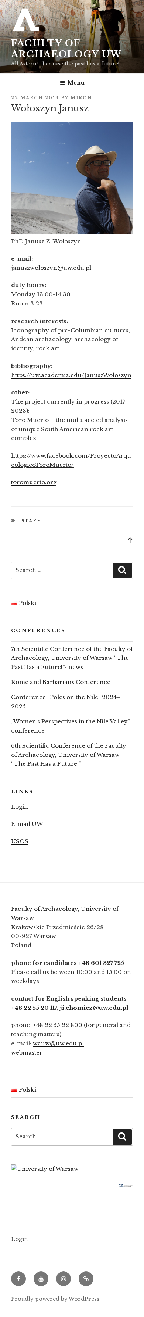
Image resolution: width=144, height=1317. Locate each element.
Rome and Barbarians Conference (60, 682)
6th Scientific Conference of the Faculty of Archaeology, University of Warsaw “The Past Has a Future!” (68, 754)
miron (81, 97)
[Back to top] (130, 540)
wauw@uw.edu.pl (58, 1043)
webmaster (26, 1052)
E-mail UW (27, 823)
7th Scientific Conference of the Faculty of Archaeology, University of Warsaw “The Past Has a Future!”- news (72, 658)
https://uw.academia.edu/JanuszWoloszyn (71, 375)
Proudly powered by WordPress (55, 1299)
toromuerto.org (33, 482)
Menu (76, 82)
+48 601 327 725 (101, 962)
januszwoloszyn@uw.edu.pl (51, 267)
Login (19, 806)
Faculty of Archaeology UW (66, 49)
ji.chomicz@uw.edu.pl (94, 1007)
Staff (31, 520)
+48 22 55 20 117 (34, 1007)
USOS (19, 841)
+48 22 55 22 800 (57, 1024)
